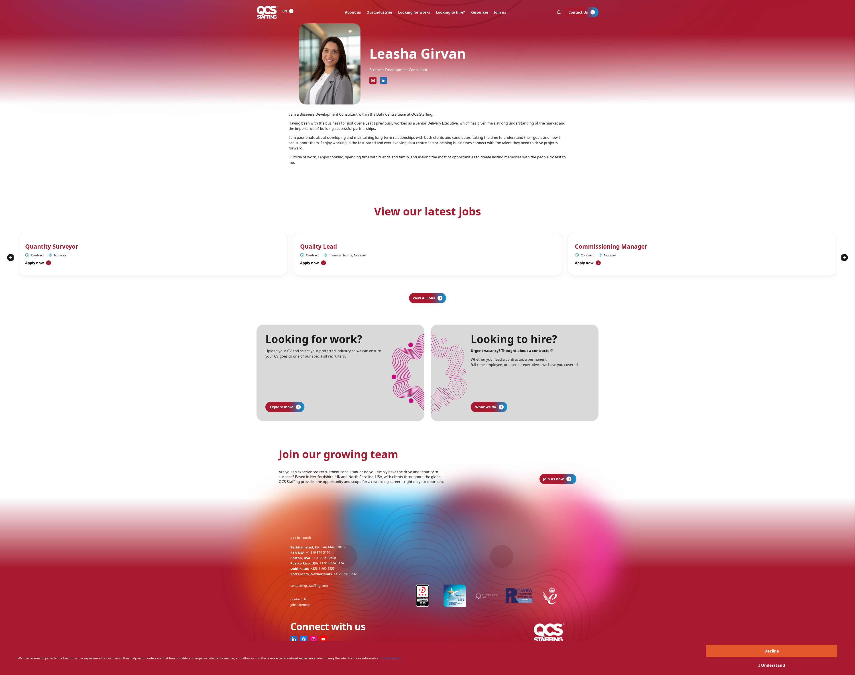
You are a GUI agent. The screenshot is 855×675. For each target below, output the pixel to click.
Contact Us (298, 599)
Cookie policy (391, 658)
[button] (558, 12)
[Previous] (10, 257)
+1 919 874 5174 (318, 552)
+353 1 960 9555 (323, 568)
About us (353, 12)
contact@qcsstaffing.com (309, 585)
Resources (479, 12)
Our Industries (379, 12)
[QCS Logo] (267, 12)
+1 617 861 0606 (324, 558)
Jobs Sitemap (300, 605)
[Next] (844, 257)
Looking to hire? (450, 12)
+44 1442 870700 (333, 547)
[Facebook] (303, 639)
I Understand (771, 665)
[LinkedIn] (383, 80)
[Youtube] (323, 639)
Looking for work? (414, 12)
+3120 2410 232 (345, 574)
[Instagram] (313, 639)
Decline (771, 651)
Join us (500, 12)
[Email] (373, 80)
